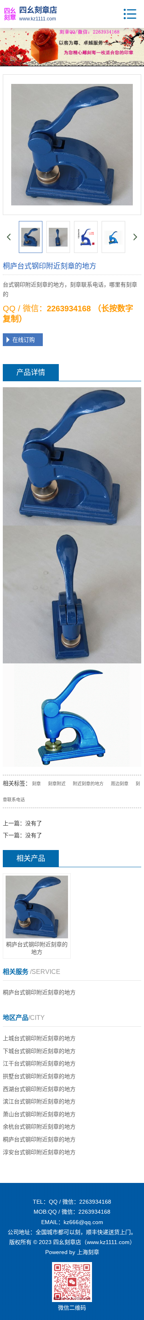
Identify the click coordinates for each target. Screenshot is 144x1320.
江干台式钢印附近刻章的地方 (39, 1063)
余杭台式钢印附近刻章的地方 (39, 1126)
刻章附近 (57, 783)
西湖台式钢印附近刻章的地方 (39, 1089)
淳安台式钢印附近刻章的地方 (39, 1152)
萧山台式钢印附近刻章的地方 (39, 1114)
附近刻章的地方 (88, 783)
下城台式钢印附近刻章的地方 (39, 1051)
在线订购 (23, 339)
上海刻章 (88, 1252)
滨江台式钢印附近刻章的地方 (39, 1101)
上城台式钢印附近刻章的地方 (39, 1038)
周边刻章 (119, 783)
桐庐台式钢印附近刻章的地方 (39, 992)
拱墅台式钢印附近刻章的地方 (39, 1076)
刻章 (36, 783)
